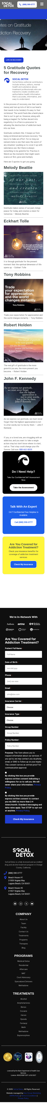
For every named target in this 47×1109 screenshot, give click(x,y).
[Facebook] (15, 904)
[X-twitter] (26, 904)
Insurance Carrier (14, 701)
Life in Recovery (14, 60)
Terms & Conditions (28, 1096)
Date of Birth (11, 662)
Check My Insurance (23, 564)
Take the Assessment (23, 487)
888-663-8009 (25, 449)
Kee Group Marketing (32, 1093)
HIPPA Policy (15, 1096)
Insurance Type (12, 714)
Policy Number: (12, 740)
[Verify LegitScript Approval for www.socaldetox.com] (18, 1057)
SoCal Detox (18, 1089)
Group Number (12, 727)
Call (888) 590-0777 (24, 522)
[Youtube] (32, 904)
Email (8, 688)
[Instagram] (21, 904)
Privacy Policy (22, 810)
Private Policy (23, 1098)
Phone (8, 675)
